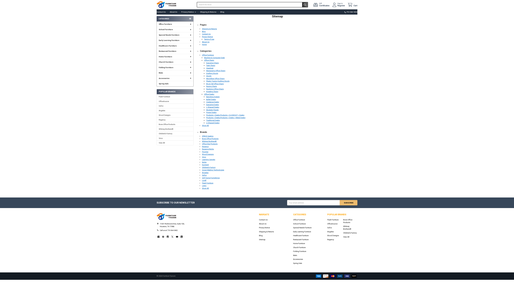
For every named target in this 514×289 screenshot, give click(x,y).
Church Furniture (166, 62)
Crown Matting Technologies (213, 170)
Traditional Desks (213, 120)
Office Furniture (165, 24)
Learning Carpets (208, 160)
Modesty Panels (212, 110)
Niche (204, 162)
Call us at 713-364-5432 (169, 230)
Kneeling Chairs (212, 92)
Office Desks (209, 94)
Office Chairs (209, 60)
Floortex (205, 152)
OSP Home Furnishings (211, 178)
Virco (161, 138)
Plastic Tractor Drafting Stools (217, 81)
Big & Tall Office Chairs (215, 84)
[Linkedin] (182, 237)
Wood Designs (164, 115)
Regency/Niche (208, 149)
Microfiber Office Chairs (215, 79)
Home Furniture (165, 57)
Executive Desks (212, 105)
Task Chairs (210, 65)
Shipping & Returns (208, 12)
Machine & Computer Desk (214, 58)
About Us (173, 12)
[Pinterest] (163, 237)
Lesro (204, 186)
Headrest (209, 68)
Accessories (164, 78)
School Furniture (166, 29)
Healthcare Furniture (168, 46)
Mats (161, 73)
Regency (162, 120)
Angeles (162, 111)
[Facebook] (158, 237)
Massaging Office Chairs (215, 71)
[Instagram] (168, 237)
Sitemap (262, 240)
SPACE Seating (207, 136)
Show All (205, 126)
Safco (161, 106)
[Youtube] (177, 237)
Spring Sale (164, 84)
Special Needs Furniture (169, 35)
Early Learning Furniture (169, 40)
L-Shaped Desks (212, 107)
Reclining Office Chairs (215, 89)
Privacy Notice (187, 12)
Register (341, 6)
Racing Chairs (211, 86)
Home (204, 44)
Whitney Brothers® (166, 129)
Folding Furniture (166, 67)
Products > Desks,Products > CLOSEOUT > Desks (225, 115)
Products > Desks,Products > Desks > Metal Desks (225, 118)
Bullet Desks (211, 99)
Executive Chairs (212, 63)
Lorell (204, 180)
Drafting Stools (212, 73)
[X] (172, 237)
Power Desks (211, 112)
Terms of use (209, 39)
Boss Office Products (167, 124)
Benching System (213, 97)
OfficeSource (164, 101)
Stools (208, 76)
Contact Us (161, 12)
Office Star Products (210, 144)
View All (162, 143)
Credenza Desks (212, 102)
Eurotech (205, 165)
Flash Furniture (164, 97)
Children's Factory (165, 134)
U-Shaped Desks (212, 123)
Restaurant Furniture (167, 51)
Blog (222, 12)
